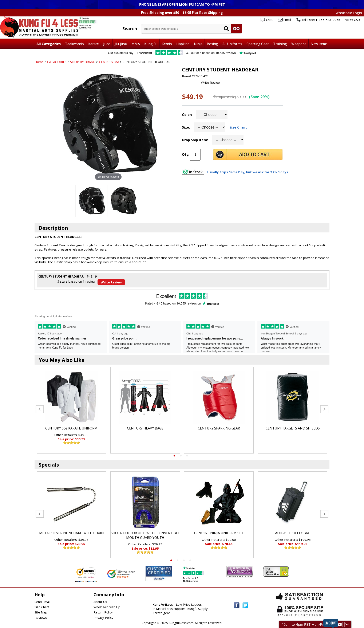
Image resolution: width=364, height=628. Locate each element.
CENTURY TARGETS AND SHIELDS (293, 428)
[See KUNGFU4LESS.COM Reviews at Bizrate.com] (159, 573)
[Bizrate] (166, 578)
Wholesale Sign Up (107, 607)
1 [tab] (174, 455)
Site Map (41, 612)
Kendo (167, 44)
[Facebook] (237, 605)
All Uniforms (232, 44)
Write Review (211, 82)
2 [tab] (181, 455)
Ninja (198, 44)
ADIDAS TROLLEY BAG (292, 533)
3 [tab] (187, 455)
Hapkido (183, 44)
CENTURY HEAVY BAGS (145, 428)
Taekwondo (74, 44)
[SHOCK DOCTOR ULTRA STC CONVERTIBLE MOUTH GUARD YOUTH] (145, 502)
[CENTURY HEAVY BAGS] (145, 397)
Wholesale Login (349, 13)
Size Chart (238, 127)
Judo (106, 44)
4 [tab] (190, 560)
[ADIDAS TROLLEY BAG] (292, 502)
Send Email (42, 602)
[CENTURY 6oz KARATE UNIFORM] (71, 397)
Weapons (298, 44)
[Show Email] (340, 624)
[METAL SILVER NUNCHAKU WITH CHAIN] (71, 502)
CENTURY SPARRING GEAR (219, 428)
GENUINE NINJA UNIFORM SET (219, 533)
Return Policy (103, 612)
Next (324, 409)
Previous (40, 409)
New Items (319, 44)
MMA (135, 44)
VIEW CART (353, 19)
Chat (269, 19)
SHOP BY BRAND (82, 62)
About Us (100, 602)
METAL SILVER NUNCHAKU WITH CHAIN (71, 533)
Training (280, 44)
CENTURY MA (109, 62)
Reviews (41, 617)
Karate (93, 44)
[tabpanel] (71, 410)
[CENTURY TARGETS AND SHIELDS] (292, 397)
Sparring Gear (257, 44)
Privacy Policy (103, 617)
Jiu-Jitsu (121, 44)
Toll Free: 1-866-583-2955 (320, 19)
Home (39, 62)
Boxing (212, 44)
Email (287, 19)
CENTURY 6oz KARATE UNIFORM (71, 428)
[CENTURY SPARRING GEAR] (218, 397)
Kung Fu (150, 44)
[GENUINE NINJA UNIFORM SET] (218, 502)
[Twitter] (245, 605)
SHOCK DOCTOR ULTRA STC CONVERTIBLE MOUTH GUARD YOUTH (145, 535)
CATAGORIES (57, 62)
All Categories (48, 44)
